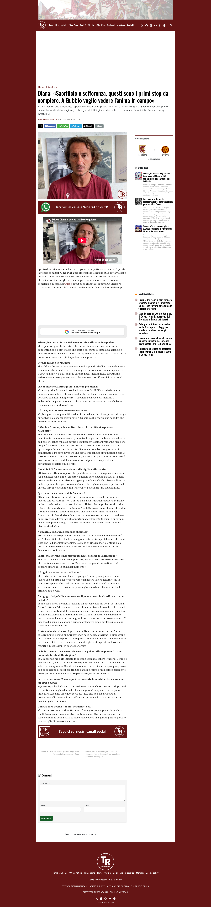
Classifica (129, 873)
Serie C (83, 25)
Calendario (118, 873)
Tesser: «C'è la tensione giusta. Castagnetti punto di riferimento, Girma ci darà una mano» (157, 229)
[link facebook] (146, 25)
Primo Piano (73, 25)
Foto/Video (120, 25)
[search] (171, 25)
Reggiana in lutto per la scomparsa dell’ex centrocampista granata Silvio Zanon (158, 201)
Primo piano (89, 873)
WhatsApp (64, 126)
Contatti (130, 25)
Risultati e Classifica (96, 25)
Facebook (51, 126)
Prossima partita (142, 138)
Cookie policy (152, 873)
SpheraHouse (109, 902)
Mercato (140, 873)
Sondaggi (111, 25)
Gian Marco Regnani (47, 119)
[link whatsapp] (160, 25)
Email (100, 126)
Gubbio (68, 283)
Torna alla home (60, 873)
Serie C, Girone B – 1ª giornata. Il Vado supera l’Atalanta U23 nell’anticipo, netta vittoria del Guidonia (157, 177)
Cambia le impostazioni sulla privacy (105, 879)
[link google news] (164, 25)
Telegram (76, 126)
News (99, 873)
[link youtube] (155, 25)
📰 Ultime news (141, 167)
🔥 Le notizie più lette (144, 293)
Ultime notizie (61, 25)
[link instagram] (151, 25)
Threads (89, 126)
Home (51, 25)
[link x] (142, 25)
